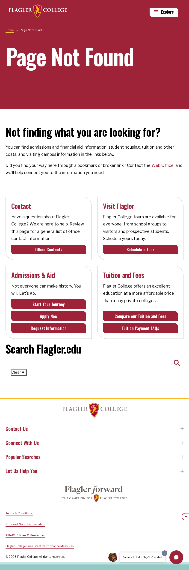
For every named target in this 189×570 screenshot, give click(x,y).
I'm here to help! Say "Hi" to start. (142, 557)
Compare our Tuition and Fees (140, 316)
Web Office (162, 165)
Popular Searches (23, 456)
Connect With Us (22, 442)
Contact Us (17, 428)
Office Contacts (48, 249)
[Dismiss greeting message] (164, 553)
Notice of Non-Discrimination (25, 524)
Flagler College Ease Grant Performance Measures (40, 546)
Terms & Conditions (19, 513)
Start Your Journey (48, 304)
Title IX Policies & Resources (25, 535)
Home (10, 30)
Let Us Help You (21, 470)
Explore (167, 12)
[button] (176, 557)
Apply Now (48, 316)
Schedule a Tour (140, 249)
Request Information (49, 328)
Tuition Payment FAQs (140, 328)
